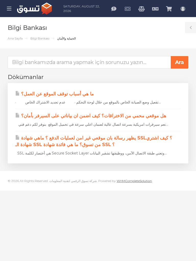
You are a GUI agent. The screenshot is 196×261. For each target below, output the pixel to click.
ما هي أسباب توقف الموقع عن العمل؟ (57, 94)
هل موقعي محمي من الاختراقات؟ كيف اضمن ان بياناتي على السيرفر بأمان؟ (93, 116)
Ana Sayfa (15, 38)
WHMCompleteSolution (134, 181)
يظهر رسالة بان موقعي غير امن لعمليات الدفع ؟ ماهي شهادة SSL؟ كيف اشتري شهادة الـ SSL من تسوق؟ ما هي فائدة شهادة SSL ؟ (93, 141)
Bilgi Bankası (40, 38)
